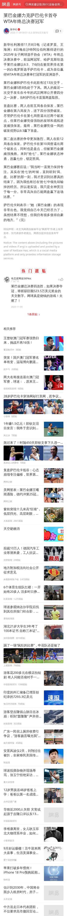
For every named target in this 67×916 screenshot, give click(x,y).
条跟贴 (32, 314)
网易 (6, 4)
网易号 (17, 4)
